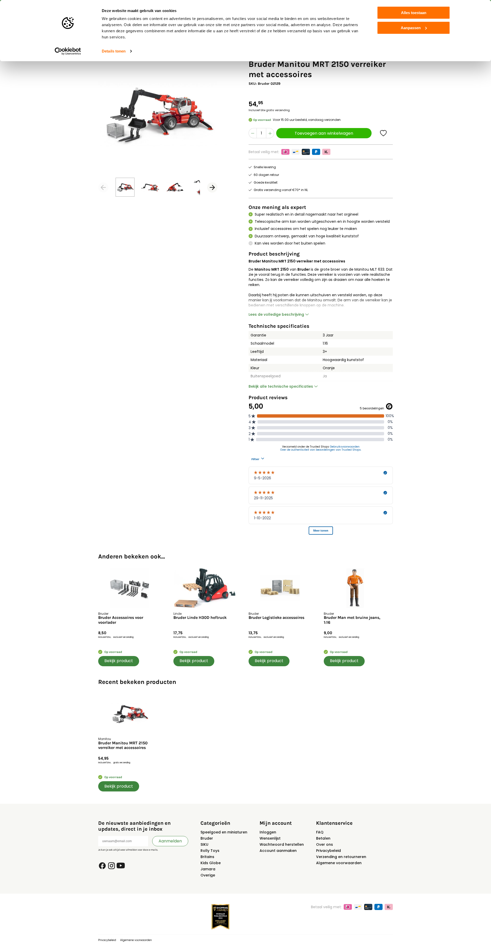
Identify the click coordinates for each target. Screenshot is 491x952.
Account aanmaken (278, 850)
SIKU (204, 844)
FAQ (319, 832)
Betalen (323, 838)
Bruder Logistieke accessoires (276, 617)
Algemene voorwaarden (339, 862)
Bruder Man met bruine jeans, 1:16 (352, 620)
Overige (207, 875)
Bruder (206, 838)
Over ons (324, 844)
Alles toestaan (413, 12)
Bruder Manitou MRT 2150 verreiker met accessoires (123, 745)
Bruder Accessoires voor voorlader (120, 620)
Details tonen (114, 51)
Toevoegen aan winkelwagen (324, 133)
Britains (207, 856)
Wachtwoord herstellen (282, 844)
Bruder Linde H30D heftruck (200, 617)
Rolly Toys (209, 850)
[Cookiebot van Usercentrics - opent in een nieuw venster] (68, 51)
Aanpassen (411, 28)
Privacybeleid (328, 850)
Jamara (207, 869)
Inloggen (268, 832)
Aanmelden (170, 841)
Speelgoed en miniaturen (223, 832)
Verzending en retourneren (341, 856)
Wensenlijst (270, 838)
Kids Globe (210, 862)
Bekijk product (118, 661)
